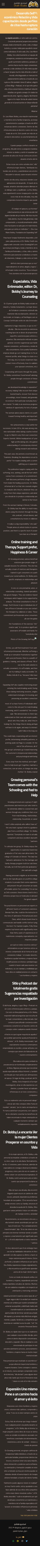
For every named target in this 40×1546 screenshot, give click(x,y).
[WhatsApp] (13, 1541)
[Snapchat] (18, 1541)
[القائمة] (3, 4)
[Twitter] (26, 1541)
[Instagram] (22, 1541)
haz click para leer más (29, 1515)
